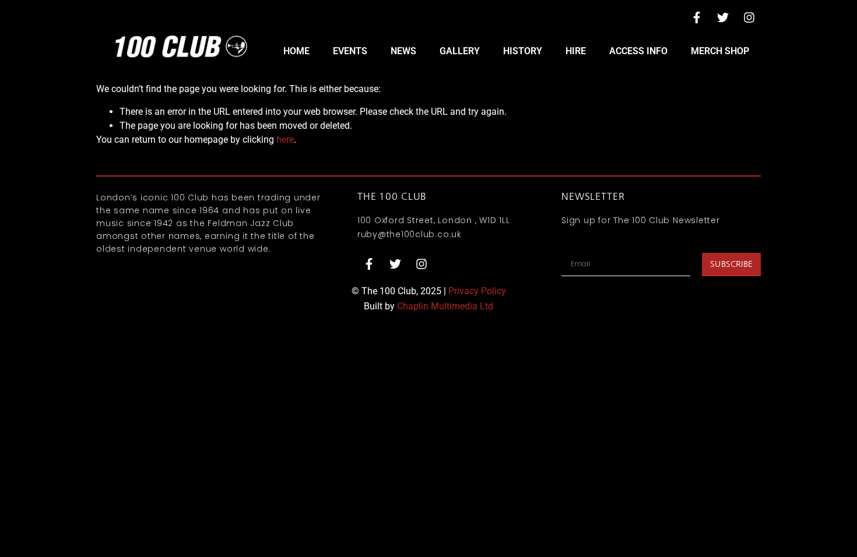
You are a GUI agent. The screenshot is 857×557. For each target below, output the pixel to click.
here (285, 139)
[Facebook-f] (696, 17)
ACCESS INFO (638, 51)
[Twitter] (723, 17)
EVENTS (350, 51)
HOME (296, 51)
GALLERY (460, 51)
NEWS (403, 51)
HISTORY (522, 51)
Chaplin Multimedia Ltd (445, 306)
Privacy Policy (477, 291)
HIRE (576, 51)
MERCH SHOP (720, 51)
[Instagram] (749, 17)
